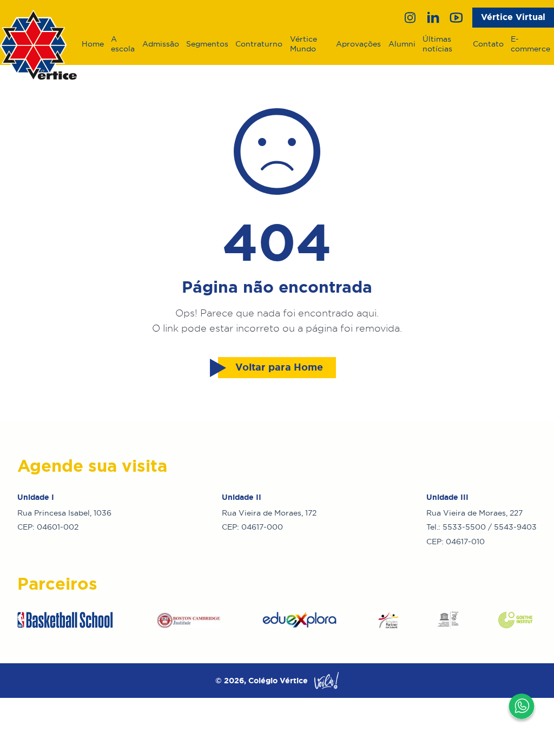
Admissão (160, 44)
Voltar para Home (279, 367)
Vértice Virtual (513, 17)
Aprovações (358, 44)
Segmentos (207, 44)
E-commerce (530, 44)
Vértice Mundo (303, 44)
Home (93, 44)
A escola (123, 44)
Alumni (402, 44)
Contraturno (258, 44)
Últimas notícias (437, 44)
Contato (488, 44)
